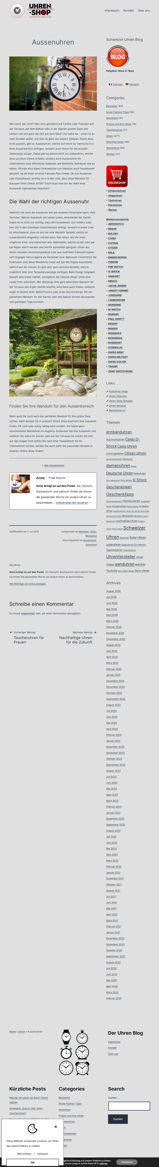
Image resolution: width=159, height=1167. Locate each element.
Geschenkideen (119, 487)
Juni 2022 (111, 842)
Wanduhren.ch (117, 410)
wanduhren (91, 544)
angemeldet (28, 613)
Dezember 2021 (115, 878)
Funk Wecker (126, 480)
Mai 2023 (111, 788)
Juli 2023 (111, 776)
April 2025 (112, 656)
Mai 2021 (111, 908)
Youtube (111, 570)
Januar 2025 (113, 674)
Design (134, 466)
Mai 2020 (111, 980)
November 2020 (115, 944)
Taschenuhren (114, 129)
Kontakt (128, 10)
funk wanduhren (113, 480)
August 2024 (113, 704)
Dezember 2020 (115, 938)
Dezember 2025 (115, 633)
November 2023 (115, 752)
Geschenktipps (120, 494)
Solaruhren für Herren (133, 544)
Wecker (110, 154)
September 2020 (115, 956)
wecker (140, 564)
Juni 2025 (111, 651)
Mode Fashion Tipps (117, 112)
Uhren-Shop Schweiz (121, 400)
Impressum (112, 10)
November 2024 (115, 686)
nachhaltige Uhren (126, 520)
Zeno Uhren (142, 570)
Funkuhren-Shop (118, 391)
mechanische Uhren (114, 516)
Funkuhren (139, 473)
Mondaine (128, 515)
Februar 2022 (113, 866)
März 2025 (112, 662)
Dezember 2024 (115, 680)
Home (12, 1031)
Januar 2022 (113, 872)
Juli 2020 (111, 968)
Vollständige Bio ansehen (71, 502)
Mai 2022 (111, 848)
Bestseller (112, 106)
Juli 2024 (111, 710)
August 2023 (113, 770)
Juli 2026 (111, 597)
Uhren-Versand (117, 405)
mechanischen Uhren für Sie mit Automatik (131, 511)
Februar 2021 (113, 926)
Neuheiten (84, 531)
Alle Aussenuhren (54, 465)
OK (33, 1162)
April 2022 (112, 854)
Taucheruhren (129, 550)
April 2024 (112, 728)
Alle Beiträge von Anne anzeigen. (27, 583)
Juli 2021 (111, 896)
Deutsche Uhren (119, 473)
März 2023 (112, 800)
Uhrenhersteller (115, 141)
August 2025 (113, 644)
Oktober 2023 (114, 758)
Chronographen (115, 453)
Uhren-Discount (118, 396)
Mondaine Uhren (141, 516)
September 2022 (115, 824)
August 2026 (113, 591)
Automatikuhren (115, 439)
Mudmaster (110, 521)
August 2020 (113, 962)
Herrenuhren (131, 501)
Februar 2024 (114, 734)
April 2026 (112, 615)
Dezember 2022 (115, 818)
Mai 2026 (111, 609)
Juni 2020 (111, 974)
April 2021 (111, 914)
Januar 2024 (113, 740)
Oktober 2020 (114, 950)
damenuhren (118, 465)
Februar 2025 (113, 669)
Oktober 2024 (114, 692)
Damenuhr (128, 459)
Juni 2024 (111, 716)
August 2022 (113, 830)
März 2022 (112, 860)
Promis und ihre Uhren (118, 124)
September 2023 (115, 764)
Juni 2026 (111, 603)
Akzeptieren (127, 1162)
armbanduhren (119, 432)
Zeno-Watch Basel (126, 571)
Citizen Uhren (135, 453)
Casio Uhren (127, 446)
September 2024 (115, 698)
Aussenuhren (89, 540)
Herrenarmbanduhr (114, 501)
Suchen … (113, 1097)
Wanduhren (91, 536)
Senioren (124, 537)
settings (103, 1163)
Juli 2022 (111, 836)
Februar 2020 (114, 998)
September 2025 (115, 639)
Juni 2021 (111, 902)
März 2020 (112, 992)
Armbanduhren (117, 190)
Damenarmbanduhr (114, 459)
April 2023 (112, 794)
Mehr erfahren (24, 1153)
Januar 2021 (113, 932)
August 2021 (113, 890)
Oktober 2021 (114, 884)
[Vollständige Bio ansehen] (90, 503)
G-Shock (140, 480)
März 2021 (112, 920)
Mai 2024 (111, 722)
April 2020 (112, 986)
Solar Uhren (137, 537)
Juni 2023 (111, 782)
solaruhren (113, 544)
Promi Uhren (117, 529)
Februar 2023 (114, 806)
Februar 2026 (114, 626)
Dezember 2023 (115, 746)
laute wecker (133, 506)
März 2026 (112, 621)
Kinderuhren (119, 506)
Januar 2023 (113, 812)
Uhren (93, 531)
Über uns (144, 10)
